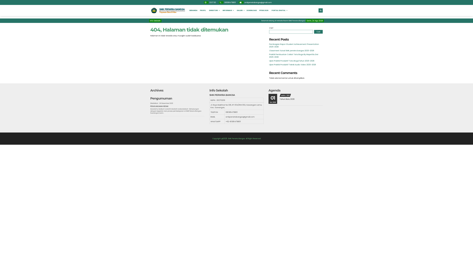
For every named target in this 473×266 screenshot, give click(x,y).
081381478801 (229, 2)
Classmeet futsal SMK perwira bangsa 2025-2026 (291, 50)
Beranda (193, 10)
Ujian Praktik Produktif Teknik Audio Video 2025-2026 (292, 64)
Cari (271, 28)
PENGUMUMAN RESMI (159, 106)
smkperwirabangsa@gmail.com (257, 2)
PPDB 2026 (263, 10)
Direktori (213, 10)
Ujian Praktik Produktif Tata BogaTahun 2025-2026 (291, 60)
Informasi (227, 10)
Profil (203, 10)
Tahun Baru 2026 (287, 99)
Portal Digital (279, 10)
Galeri (240, 10)
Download (252, 10)
